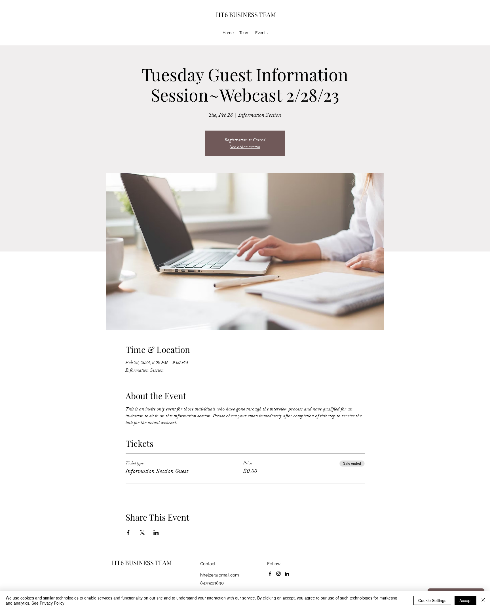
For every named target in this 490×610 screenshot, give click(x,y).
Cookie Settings (432, 600)
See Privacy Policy (47, 603)
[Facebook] (270, 574)
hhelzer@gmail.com (219, 575)
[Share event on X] (142, 532)
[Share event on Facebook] (128, 532)
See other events (245, 147)
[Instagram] (278, 574)
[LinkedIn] (287, 574)
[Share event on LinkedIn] (156, 532)
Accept (465, 600)
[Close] (483, 600)
